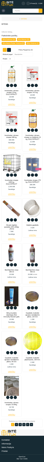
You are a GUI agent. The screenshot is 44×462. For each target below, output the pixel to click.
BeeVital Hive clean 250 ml (11, 271)
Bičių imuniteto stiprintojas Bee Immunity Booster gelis (12, 315)
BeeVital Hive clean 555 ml (32, 271)
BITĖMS (24, 19)
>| (31, 424)
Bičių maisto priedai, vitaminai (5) (13, 43)
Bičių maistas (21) (23, 39)
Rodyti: (5, 59)
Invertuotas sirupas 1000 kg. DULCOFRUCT (11, 182)
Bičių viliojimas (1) (32, 43)
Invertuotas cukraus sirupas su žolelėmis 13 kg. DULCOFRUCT (32, 137)
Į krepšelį (11, 104)
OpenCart (22, 456)
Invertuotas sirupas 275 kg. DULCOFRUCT (32, 181)
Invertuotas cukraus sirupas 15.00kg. (11, 403)
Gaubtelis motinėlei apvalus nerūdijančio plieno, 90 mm (11, 359)
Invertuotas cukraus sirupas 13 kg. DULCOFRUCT (11, 92)
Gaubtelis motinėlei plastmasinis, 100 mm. (32, 359)
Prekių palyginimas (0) (26, 50)
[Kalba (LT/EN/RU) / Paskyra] (23, 3)
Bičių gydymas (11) (9, 39)
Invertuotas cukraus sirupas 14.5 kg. (32, 91)
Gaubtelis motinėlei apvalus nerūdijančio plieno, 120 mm (32, 315)
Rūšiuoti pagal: (8, 54)
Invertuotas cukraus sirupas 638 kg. (11, 136)
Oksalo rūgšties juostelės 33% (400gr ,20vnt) (11, 227)
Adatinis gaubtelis (32, 225)
